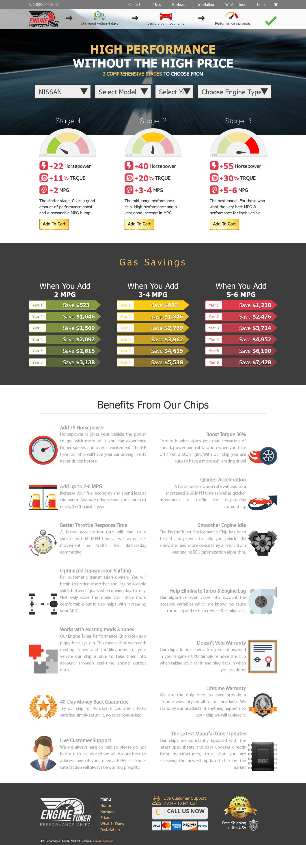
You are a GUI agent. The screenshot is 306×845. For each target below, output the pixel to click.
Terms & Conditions (102, 840)
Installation (205, 4)
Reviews (178, 4)
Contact (134, 4)
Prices (156, 4)
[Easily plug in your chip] (165, 15)
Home (261, 4)
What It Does (112, 823)
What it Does (235, 4)
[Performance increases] (233, 15)
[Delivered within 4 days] (100, 15)
